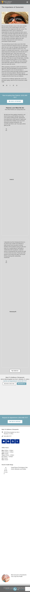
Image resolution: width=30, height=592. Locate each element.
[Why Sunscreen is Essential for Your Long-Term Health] (15, 578)
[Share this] (6, 85)
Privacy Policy (8, 589)
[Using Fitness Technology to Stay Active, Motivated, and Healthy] (15, 519)
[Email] (4, 441)
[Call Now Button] (15, 589)
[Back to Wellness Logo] (6, 2)
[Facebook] (8, 441)
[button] (27, 2)
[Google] (13, 441)
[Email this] (3, 85)
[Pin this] (16, 85)
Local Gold (22, 589)
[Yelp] (17, 441)
